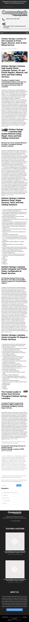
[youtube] (10, 7)
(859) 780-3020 (4, 126)
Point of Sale (4, 468)
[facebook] (4, 7)
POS (2, 469)
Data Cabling (15, 457)
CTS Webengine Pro (16, 619)
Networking (21, 462)
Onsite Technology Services (19, 467)
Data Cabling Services (20, 458)
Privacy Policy (6, 498)
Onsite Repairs (9, 467)
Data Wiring (4, 460)
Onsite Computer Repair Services (12, 465)
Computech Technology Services (15, 617)
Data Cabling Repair (11, 458)
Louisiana (7, 94)
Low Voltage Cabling (11, 460)
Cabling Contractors (22, 456)
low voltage (23, 154)
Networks (3, 464)
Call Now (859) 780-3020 (14, 609)
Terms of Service (6, 500)
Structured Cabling (20, 469)
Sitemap (4, 503)
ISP (17, 116)
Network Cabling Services (12, 462)
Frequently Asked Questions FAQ (10, 492)
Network (18, 460)
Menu (2, 32)
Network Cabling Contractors (11, 461)
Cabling (16, 456)
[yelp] (12, 7)
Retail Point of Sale (11, 469)
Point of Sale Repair (23, 468)
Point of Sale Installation (12, 468)
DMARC (4, 237)
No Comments (14, 48)
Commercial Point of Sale (6, 457)
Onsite (7, 464)
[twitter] (7, 7)
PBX (24, 182)
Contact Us (5, 495)
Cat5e (21, 179)
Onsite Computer (13, 464)
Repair (5, 469)
